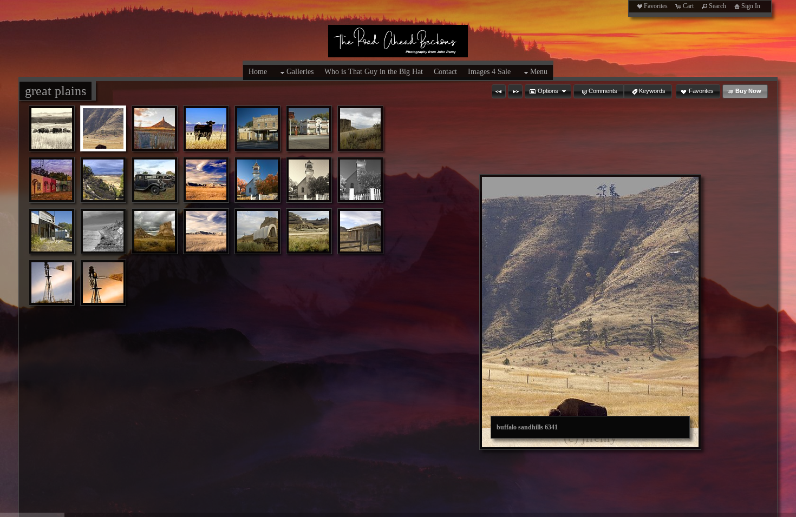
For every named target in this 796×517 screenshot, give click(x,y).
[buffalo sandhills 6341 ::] (103, 128)
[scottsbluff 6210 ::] (257, 231)
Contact (445, 72)
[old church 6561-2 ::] (309, 180)
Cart (688, 6)
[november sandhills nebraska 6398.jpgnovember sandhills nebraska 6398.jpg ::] (206, 180)
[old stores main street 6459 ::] (51, 231)
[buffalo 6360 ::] (51, 128)
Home (258, 72)
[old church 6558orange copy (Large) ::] (257, 180)
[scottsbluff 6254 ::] (309, 231)
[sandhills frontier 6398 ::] (206, 231)
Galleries (300, 72)
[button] (499, 91)
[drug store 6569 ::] (257, 128)
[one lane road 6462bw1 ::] (103, 231)
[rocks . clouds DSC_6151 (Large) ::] (154, 231)
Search (717, 6)
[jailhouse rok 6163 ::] (360, 128)
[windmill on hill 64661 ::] (103, 282)
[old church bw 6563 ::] (360, 180)
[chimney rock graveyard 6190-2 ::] (154, 128)
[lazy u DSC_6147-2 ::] (51, 180)
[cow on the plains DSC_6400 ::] (206, 128)
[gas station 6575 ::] (309, 128)
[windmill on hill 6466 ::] (51, 282)
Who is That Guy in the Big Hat (373, 72)
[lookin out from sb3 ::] (103, 180)
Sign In (750, 6)
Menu (538, 72)
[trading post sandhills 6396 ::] (360, 231)
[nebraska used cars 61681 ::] (154, 180)
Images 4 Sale (489, 72)
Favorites (656, 6)
